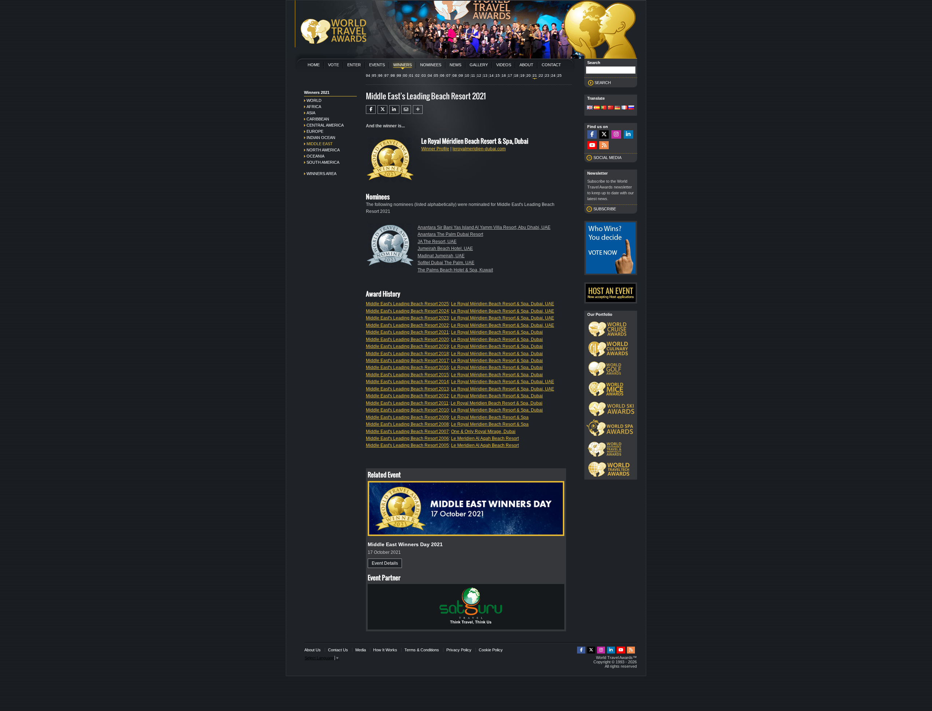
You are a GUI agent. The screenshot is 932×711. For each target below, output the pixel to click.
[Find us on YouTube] (592, 145)
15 (497, 76)
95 (374, 76)
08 (455, 76)
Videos (503, 65)
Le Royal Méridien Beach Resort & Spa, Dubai (497, 332)
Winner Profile (435, 148)
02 (417, 76)
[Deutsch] (617, 108)
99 (399, 76)
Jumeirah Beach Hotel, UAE (445, 248)
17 (510, 76)
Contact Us (338, 650)
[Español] (597, 108)
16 (504, 76)
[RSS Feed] (604, 145)
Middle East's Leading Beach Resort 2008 (407, 424)
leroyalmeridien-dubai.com (479, 148)
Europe (315, 131)
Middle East (320, 144)
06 (442, 76)
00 (405, 76)
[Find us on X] (604, 134)
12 (479, 76)
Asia (311, 113)
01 (411, 76)
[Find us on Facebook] (592, 134)
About (526, 65)
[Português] (604, 108)
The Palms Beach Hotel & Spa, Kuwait (455, 270)
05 (436, 76)
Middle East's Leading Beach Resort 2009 (407, 417)
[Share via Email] (406, 110)
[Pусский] (631, 108)
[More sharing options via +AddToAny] (417, 110)
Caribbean (318, 119)
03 (424, 76)
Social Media (607, 157)
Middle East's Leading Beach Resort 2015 (407, 374)
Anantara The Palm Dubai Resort (450, 234)
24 (553, 76)
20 (528, 76)
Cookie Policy (491, 650)
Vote (333, 65)
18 (516, 76)
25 (559, 76)
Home (314, 65)
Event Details (385, 563)
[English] (590, 108)
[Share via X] (382, 110)
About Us (312, 650)
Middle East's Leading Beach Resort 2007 (407, 431)
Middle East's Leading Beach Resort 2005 (407, 445)
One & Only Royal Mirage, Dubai (483, 431)
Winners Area (321, 173)
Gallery (479, 65)
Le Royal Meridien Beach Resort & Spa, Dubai (497, 395)
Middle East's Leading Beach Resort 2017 (407, 360)
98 (393, 76)
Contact (551, 65)
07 (448, 76)
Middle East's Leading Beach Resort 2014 (407, 381)
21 (535, 76)
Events (377, 65)
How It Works (385, 650)
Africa (314, 106)
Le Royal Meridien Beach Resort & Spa (490, 417)
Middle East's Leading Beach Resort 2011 (407, 403)
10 (467, 76)
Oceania (315, 156)
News (455, 65)
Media (360, 650)
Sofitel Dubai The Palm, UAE (446, 262)
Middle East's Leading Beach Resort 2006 (407, 438)
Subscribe (604, 209)
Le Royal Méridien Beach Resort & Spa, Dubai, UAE (502, 303)
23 (547, 76)
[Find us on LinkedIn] (628, 134)
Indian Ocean (321, 137)
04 (430, 76)
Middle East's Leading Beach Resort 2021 (407, 332)
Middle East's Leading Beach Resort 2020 (407, 339)
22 (541, 76)
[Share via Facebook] (370, 110)
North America (323, 150)
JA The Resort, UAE (437, 241)
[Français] (624, 108)
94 (368, 76)
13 (485, 76)
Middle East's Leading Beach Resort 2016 (407, 367)
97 (386, 76)
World (314, 100)
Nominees (430, 65)
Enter (354, 65)
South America (323, 162)
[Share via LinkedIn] (394, 110)
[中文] (610, 108)
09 (461, 76)
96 (380, 76)
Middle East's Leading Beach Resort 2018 (407, 353)
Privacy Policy (458, 650)
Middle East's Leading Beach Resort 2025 (407, 303)
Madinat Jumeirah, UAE (441, 255)
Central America (325, 125)
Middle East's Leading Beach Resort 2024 (407, 311)
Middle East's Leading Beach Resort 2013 (407, 389)
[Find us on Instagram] (616, 134)
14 (491, 76)
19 (522, 76)
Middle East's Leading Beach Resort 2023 (407, 318)
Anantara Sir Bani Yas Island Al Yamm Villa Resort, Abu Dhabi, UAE (484, 227)
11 (473, 76)
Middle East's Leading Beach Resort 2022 (407, 325)
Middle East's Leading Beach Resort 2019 (407, 346)
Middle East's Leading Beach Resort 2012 (407, 395)
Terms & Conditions (421, 650)
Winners (402, 65)
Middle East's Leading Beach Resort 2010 (407, 410)
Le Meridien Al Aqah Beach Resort (485, 438)
